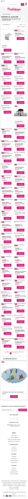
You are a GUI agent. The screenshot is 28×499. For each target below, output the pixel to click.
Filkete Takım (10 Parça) (6, 178)
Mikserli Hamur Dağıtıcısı (19, 283)
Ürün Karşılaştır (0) (6, 24)
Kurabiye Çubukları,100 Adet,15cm (18, 249)
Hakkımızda (14, 435)
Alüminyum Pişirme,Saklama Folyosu (19, 34)
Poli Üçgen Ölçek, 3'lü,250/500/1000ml (20, 331)
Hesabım (14, 468)
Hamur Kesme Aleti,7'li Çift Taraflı (19, 203)
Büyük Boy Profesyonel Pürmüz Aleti (20, 57)
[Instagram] (17, 418)
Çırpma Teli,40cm (6, 88)
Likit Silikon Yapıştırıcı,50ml (6, 271)
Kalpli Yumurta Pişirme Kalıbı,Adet (6, 225)
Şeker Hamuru (23, 480)
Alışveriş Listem (14, 472)
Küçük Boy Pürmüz (6, 246)
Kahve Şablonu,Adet (20, 212)
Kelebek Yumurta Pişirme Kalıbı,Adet (6, 237)
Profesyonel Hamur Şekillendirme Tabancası (20, 342)
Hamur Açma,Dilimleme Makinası (19, 191)
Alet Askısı (4, 45)
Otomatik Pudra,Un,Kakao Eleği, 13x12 (20, 295)
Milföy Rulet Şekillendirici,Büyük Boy (7, 295)
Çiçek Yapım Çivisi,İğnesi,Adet (6, 69)
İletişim (14, 447)
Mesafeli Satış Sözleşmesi (14, 441)
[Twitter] (14, 418)
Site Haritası (14, 450)
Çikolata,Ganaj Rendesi (18, 67)
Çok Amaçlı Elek (19, 121)
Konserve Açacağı (19, 235)
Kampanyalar (14, 462)
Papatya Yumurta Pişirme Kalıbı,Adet (6, 319)
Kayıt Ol (22, 410)
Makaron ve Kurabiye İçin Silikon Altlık (20, 272)
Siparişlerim (14, 470)
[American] (10, 495)
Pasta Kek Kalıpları (7, 482)
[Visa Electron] (21, 495)
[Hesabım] (26, 1)
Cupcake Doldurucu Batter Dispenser (20, 133)
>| (17, 353)
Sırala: (18, 26)
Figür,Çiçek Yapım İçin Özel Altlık (19, 168)
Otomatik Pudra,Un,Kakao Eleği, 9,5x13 (7, 307)
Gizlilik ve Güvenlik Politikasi (14, 439)
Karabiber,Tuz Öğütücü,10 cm (19, 225)
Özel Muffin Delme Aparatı (19, 306)
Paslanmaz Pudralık (7, 328)
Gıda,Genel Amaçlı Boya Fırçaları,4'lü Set (7, 191)
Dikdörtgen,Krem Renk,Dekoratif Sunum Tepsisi (6, 144)
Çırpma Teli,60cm (6, 107)
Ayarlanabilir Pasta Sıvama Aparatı (6, 57)
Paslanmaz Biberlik (20, 317)
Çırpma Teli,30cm (6, 78)
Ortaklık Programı (14, 460)
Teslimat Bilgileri (14, 437)
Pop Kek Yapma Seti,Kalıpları (6, 341)
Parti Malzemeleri (17, 482)
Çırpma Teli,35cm (19, 78)
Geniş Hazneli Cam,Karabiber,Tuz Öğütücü (19, 179)
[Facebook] (10, 418)
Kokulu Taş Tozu (15, 480)
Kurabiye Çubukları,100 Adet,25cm (18, 260)
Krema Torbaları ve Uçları (19, 484)
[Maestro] (14, 495)
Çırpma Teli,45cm (19, 88)
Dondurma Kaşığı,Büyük (18, 155)
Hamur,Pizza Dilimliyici (5, 213)
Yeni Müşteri (16, 487)
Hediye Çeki (14, 458)
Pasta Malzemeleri (5, 480)
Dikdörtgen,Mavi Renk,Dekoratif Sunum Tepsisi (19, 144)
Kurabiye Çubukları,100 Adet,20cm (5, 260)
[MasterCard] (7, 495)
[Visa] (4, 495)
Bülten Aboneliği (14, 474)
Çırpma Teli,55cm (19, 98)
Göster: (20, 24)
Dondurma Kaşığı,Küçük (5, 167)
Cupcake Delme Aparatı (6, 131)
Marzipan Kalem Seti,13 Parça (6, 284)
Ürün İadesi (14, 449)
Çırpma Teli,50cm (6, 98)
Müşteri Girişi (18, 485)
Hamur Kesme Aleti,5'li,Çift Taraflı (6, 203)
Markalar (14, 456)
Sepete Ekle (8, 50)
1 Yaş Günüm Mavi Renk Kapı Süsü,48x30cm (13, 392)
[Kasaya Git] (23, 1)
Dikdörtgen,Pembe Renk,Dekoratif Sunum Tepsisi (7, 156)
